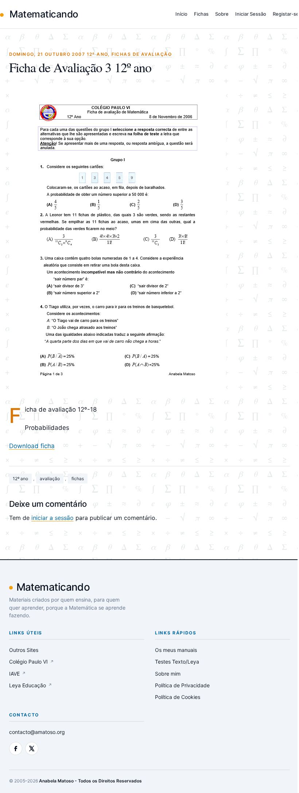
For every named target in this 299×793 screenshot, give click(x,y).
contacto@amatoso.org (37, 732)
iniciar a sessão (52, 517)
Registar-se (286, 14)
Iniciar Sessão (250, 14)
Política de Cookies (177, 697)
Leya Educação (30, 685)
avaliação (50, 478)
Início (181, 14)
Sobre (222, 14)
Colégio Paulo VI (31, 661)
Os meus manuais (176, 650)
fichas (77, 478)
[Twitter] (31, 748)
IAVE (17, 673)
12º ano (20, 478)
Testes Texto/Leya (177, 661)
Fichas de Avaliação (142, 54)
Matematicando (42, 14)
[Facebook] (15, 748)
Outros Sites (23, 650)
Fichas (201, 14)
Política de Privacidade (182, 685)
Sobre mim (167, 673)
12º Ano (97, 54)
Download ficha (32, 446)
